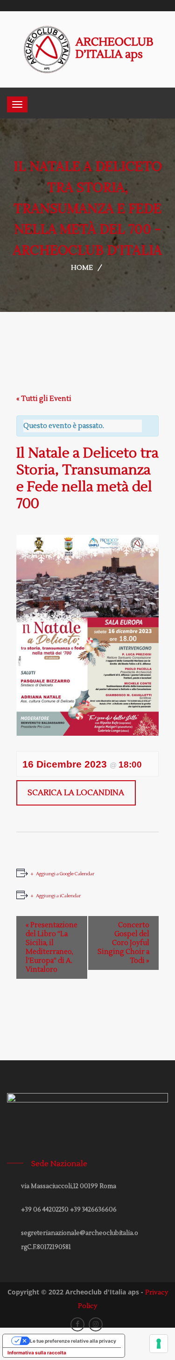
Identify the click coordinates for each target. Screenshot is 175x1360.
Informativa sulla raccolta (36, 1352)
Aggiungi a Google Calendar (65, 874)
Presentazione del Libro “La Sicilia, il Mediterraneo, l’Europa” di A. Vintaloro (51, 947)
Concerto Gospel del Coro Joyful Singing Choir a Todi (123, 943)
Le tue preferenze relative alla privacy (73, 1341)
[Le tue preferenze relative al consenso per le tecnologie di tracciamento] (159, 1344)
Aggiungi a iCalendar (58, 896)
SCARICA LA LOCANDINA (76, 793)
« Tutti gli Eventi (43, 398)
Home (82, 268)
